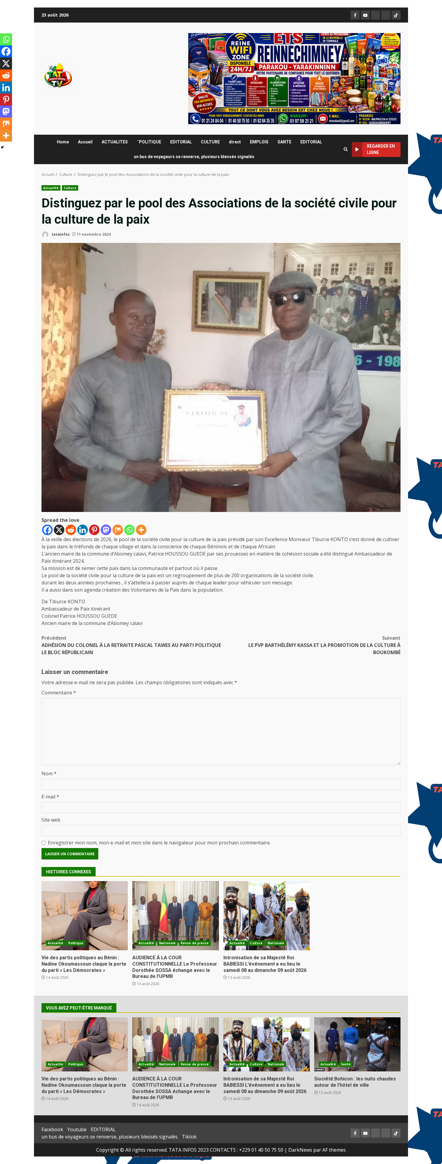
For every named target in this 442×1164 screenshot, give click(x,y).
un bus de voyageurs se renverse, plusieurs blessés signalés (194, 156)
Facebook (52, 1129)
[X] (59, 530)
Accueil (85, 141)
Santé (346, 1064)
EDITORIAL (181, 141)
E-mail (50, 796)
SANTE (284, 141)
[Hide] (2, 147)
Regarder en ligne (381, 149)
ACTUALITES (115, 141)
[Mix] (117, 530)
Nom (49, 773)
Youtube (77, 1129)
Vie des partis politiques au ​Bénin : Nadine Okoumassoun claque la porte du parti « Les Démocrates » (84, 915)
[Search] (346, 149)
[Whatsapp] (129, 530)
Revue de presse (195, 943)
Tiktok (189, 1136)
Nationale (167, 943)
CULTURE (210, 141)
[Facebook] (47, 530)
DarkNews (300, 1150)
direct (235, 141)
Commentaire (58, 692)
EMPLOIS (259, 141)
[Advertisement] (294, 78)
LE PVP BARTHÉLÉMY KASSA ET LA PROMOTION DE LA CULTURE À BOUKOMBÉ (324, 645)
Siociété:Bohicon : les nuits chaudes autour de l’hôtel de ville (357, 1044)
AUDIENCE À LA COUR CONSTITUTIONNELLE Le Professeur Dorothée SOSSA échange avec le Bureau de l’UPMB (175, 915)
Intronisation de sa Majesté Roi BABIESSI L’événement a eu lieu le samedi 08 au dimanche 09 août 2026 (266, 915)
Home (63, 141)
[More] (141, 530)
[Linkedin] (82, 530)
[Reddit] (71, 530)
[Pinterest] (94, 530)
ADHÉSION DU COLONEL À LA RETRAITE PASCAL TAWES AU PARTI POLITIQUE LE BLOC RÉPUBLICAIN (131, 645)
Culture (70, 188)
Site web (50, 819)
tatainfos (60, 234)
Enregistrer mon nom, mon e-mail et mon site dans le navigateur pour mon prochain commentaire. (159, 842)
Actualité (51, 188)
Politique (75, 943)
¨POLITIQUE (149, 141)
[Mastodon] (106, 530)
